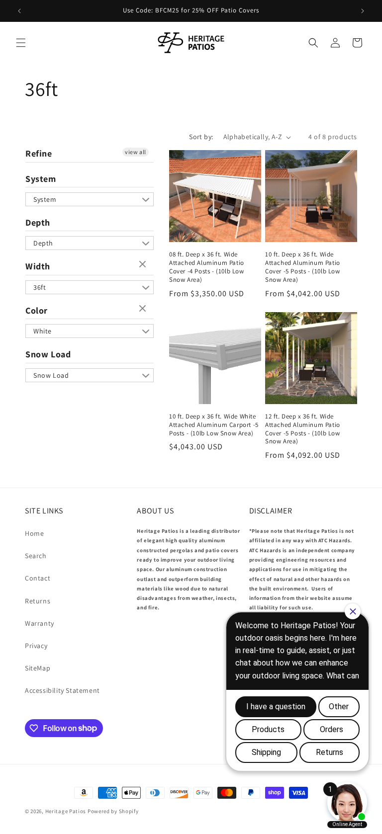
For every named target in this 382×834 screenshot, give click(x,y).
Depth (37, 222)
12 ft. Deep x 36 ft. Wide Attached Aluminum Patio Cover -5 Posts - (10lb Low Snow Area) (302, 429)
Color (36, 310)
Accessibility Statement (62, 690)
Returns (37, 600)
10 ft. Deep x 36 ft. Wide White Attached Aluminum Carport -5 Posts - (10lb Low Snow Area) (214, 425)
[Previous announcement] (19, 11)
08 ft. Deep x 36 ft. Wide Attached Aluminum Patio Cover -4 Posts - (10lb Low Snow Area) (206, 267)
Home (34, 533)
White (42, 331)
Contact (37, 578)
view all (135, 152)
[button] (21, 43)
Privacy (36, 645)
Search (36, 555)
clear (144, 265)
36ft (39, 287)
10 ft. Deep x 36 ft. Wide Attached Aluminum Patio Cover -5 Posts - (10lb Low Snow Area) (302, 267)
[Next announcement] (363, 11)
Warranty (39, 623)
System (40, 178)
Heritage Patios (66, 811)
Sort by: (201, 136)
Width (37, 266)
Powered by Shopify (113, 811)
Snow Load (48, 354)
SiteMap (37, 668)
